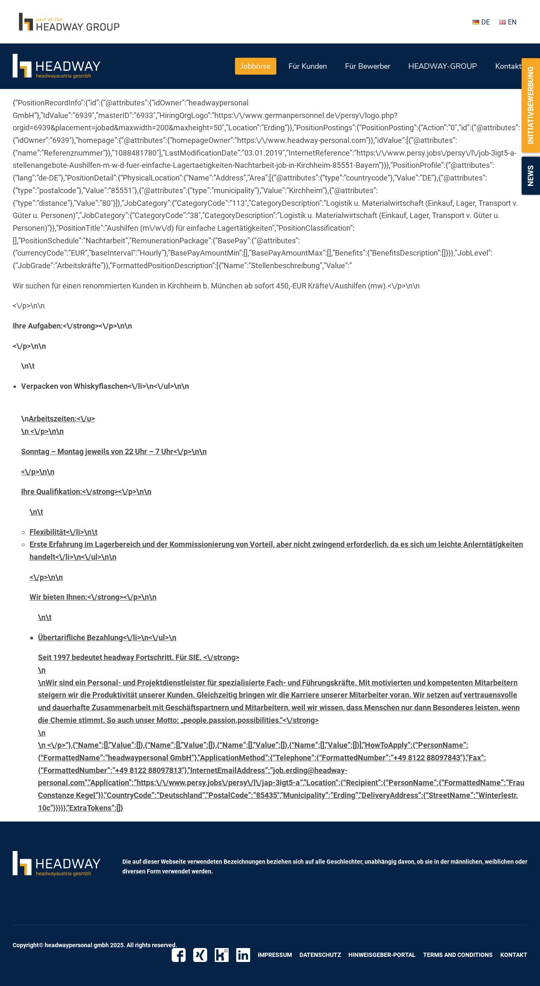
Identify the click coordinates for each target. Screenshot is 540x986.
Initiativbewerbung (530, 105)
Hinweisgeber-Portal (382, 954)
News (530, 175)
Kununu (222, 955)
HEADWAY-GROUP (442, 66)
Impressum (275, 954)
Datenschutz (320, 954)
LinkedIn (243, 955)
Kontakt (508, 66)
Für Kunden (308, 66)
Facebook (179, 955)
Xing (200, 955)
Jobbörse (255, 66)
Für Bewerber (367, 66)
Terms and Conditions (458, 954)
